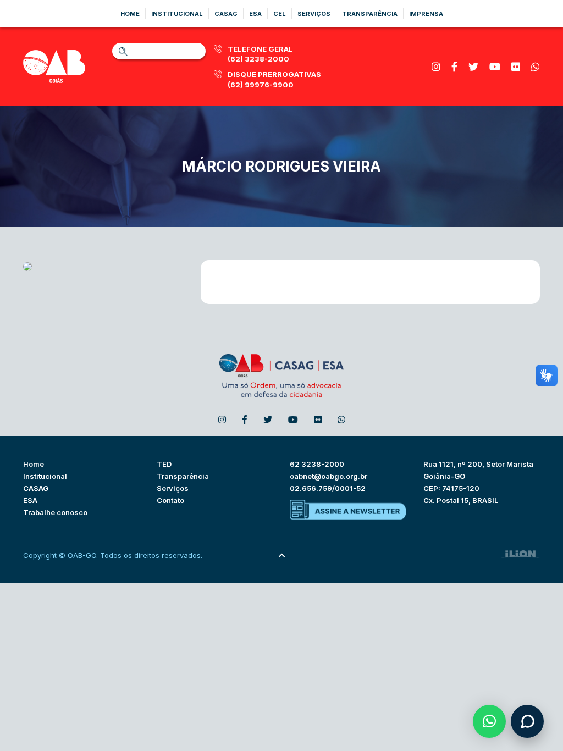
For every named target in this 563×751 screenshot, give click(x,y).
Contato (170, 500)
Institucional (177, 14)
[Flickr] (515, 67)
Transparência (370, 14)
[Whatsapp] (535, 67)
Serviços (313, 14)
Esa (255, 14)
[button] (489, 721)
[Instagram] (436, 67)
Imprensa (426, 14)
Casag (226, 14)
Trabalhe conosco (55, 512)
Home (130, 14)
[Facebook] (454, 67)
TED (164, 464)
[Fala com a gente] (527, 721)
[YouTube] (494, 67)
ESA (30, 500)
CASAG (35, 488)
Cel (279, 14)
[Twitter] (473, 67)
